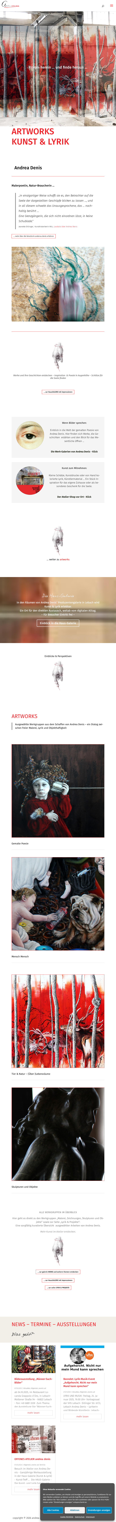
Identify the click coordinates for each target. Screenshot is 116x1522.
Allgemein (34, 1388)
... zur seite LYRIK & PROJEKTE (58, 1288)
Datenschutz (79, 1517)
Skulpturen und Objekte (25, 1186)
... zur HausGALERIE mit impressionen (58, 392)
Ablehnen (74, 1510)
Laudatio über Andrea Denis (65, 226)
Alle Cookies (53, 1510)
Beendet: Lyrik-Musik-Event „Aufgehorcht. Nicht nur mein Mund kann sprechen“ (80, 1382)
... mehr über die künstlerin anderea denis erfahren (33, 236)
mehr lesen (33, 1412)
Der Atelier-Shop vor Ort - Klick (74, 496)
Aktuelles (26, 1388)
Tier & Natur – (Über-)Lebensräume (31, 1073)
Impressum (90, 1517)
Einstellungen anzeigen (99, 1510)
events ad (42, 1388)
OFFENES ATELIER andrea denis (32, 1459)
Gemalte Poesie (20, 843)
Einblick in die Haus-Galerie (58, 623)
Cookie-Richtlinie (66, 1517)
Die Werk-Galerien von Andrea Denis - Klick (74, 451)
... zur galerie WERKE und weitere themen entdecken (58, 1272)
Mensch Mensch (20, 956)
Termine (42, 1465)
